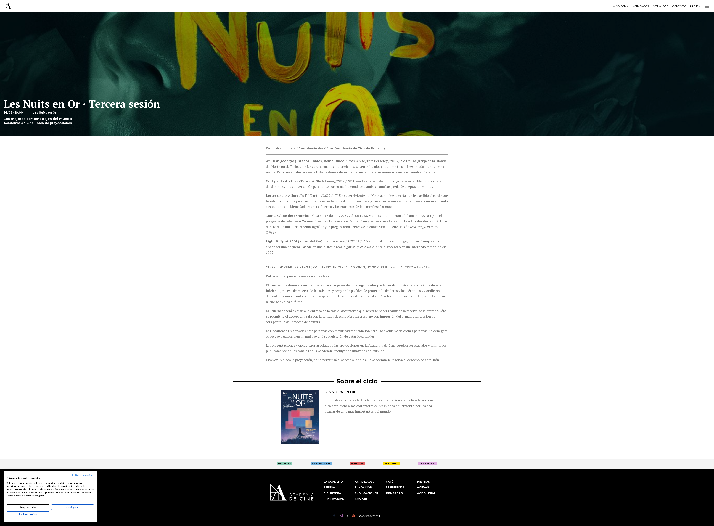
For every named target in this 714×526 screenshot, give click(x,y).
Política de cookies (83, 475)
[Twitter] (348, 516)
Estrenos (391, 463)
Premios (423, 481)
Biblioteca (332, 493)
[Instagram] (342, 516)
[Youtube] (354, 516)
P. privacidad (334, 498)
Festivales (427, 463)
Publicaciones (366, 493)
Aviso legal (426, 493)
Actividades (640, 6)
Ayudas (423, 487)
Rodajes (357, 463)
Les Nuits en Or (340, 392)
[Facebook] (335, 516)
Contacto (679, 6)
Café (389, 481)
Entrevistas (321, 463)
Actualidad (660, 6)
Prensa (695, 6)
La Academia (620, 6)
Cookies (361, 498)
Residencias (395, 487)
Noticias (284, 463)
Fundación (363, 487)
